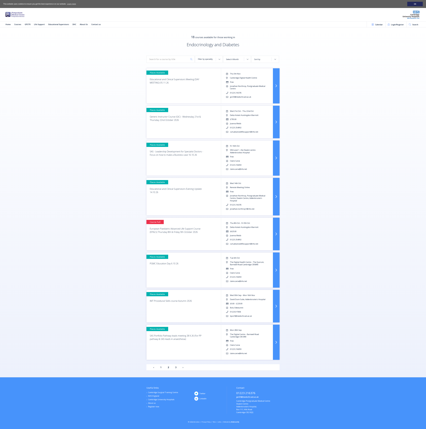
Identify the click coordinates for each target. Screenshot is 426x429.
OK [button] (415, 4)
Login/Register (397, 24)
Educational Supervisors (58, 24)
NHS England (153, 396)
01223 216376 (245, 393)
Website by (231, 422)
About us (152, 403)
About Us (84, 24)
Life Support (39, 24)
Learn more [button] (71, 4)
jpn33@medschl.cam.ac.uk (247, 397)
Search (415, 24)
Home (8, 24)
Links (219, 422)
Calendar (379, 24)
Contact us (96, 24)
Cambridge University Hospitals (161, 400)
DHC (74, 24)
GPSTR (28, 24)
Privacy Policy (206, 422)
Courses (17, 24)
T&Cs (214, 422)
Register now (153, 407)
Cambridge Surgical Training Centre (163, 393)
